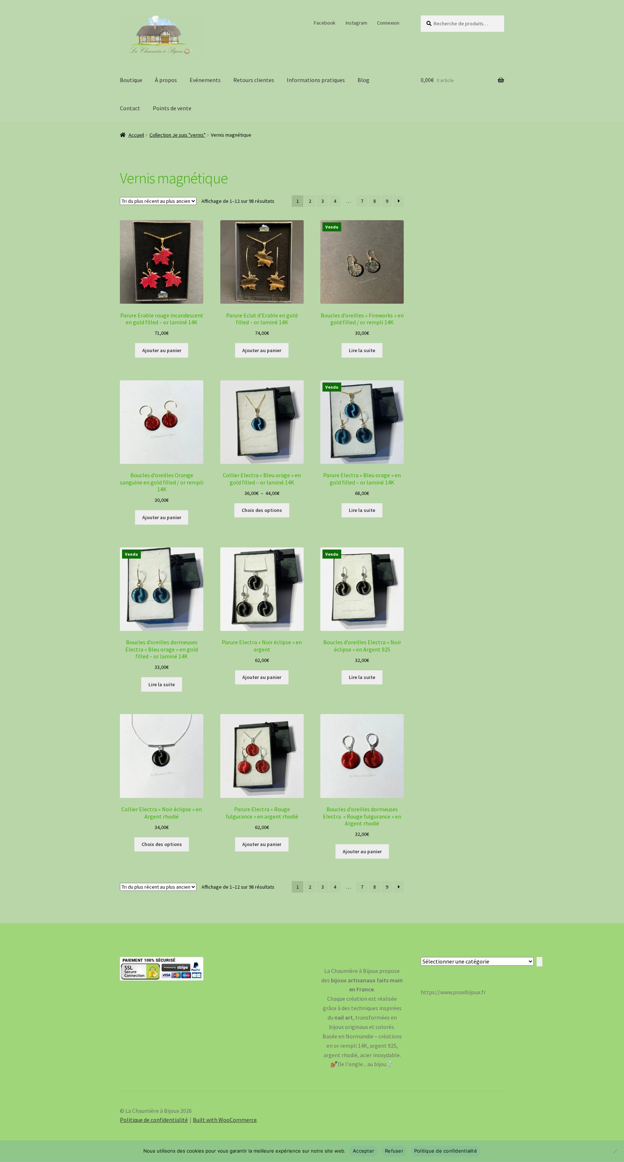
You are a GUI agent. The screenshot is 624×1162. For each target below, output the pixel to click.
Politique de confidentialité (154, 1119)
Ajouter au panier (161, 350)
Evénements (205, 80)
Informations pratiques (316, 80)
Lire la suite (362, 350)
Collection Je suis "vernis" (177, 135)
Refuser (394, 1151)
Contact (130, 108)
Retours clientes (253, 80)
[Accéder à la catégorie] (539, 961)
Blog (363, 80)
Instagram (356, 23)
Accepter (363, 1151)
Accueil (136, 135)
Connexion (388, 23)
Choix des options (262, 510)
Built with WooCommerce (225, 1119)
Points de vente (172, 108)
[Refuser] (615, 1151)
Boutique (131, 80)
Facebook (324, 23)
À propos (166, 80)
